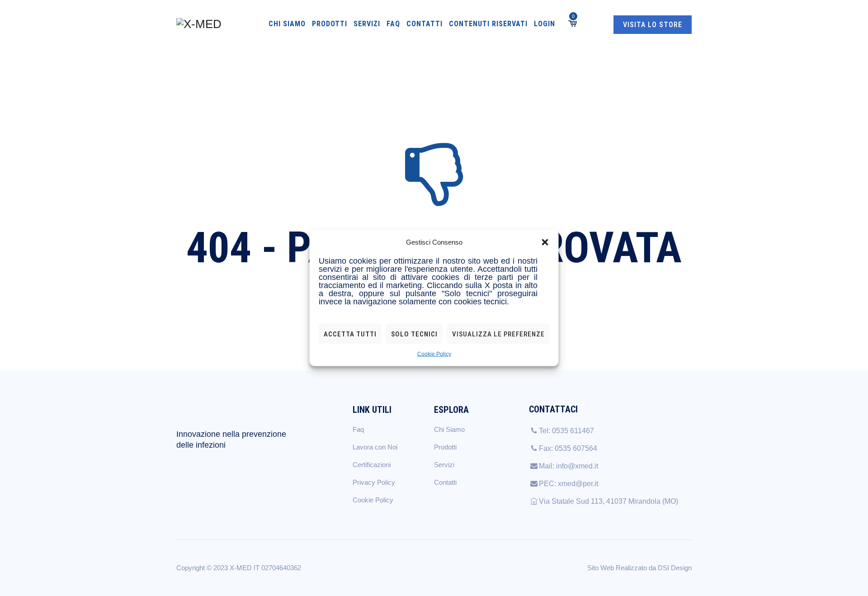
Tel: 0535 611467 (566, 431)
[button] (545, 242)
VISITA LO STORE (652, 24)
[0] (571, 23)
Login (544, 23)
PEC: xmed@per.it (568, 483)
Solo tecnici (414, 334)
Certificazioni (372, 464)
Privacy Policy (374, 482)
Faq (393, 23)
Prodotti (329, 23)
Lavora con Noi (375, 447)
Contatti (424, 23)
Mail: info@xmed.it (568, 466)
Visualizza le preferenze (498, 334)
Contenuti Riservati (488, 23)
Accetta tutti (350, 334)
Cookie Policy (434, 354)
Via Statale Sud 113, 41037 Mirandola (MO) (608, 501)
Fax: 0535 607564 (568, 448)
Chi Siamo (287, 23)
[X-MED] (199, 23)
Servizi (367, 23)
